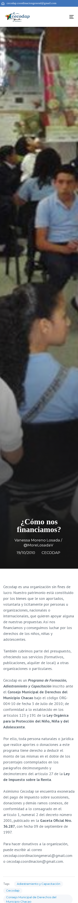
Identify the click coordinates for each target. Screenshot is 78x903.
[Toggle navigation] (62, 17)
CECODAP (51, 552)
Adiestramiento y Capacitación (38, 883)
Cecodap (13, 890)
